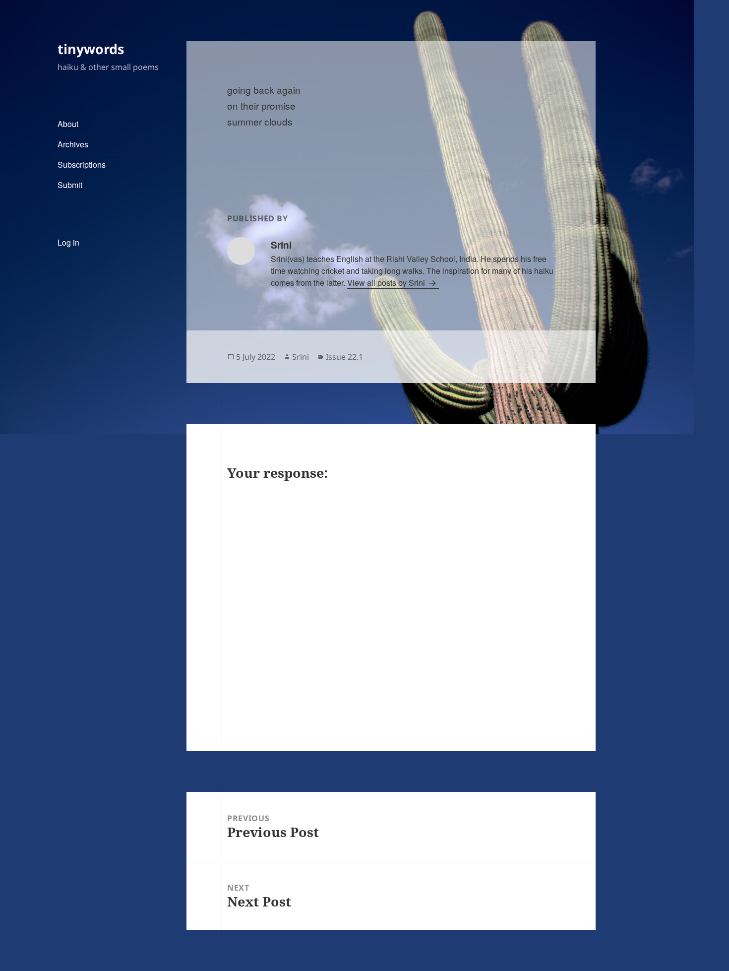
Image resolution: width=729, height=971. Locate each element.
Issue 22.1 (344, 356)
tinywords (91, 49)
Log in (68, 242)
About (68, 123)
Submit (70, 185)
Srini (300, 356)
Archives (73, 144)
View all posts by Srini (387, 282)
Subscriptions (82, 164)
